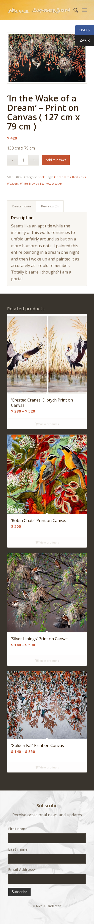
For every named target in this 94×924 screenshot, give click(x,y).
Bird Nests (79, 177)
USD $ (82, 30)
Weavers (13, 183)
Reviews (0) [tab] (50, 206)
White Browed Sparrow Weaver (41, 183)
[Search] (73, 10)
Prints (41, 177)
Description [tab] (21, 206)
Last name (18, 849)
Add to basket (56, 160)
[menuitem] (73, 10)
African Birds (62, 177)
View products (49, 424)
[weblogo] (39, 10)
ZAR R (82, 40)
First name (18, 828)
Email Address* (22, 869)
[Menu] (84, 10)
